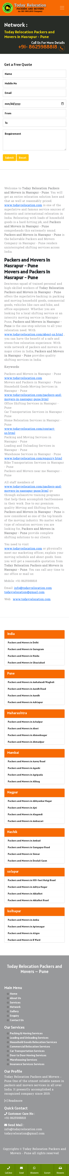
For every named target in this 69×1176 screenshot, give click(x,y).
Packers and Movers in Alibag (24, 781)
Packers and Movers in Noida (23, 655)
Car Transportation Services (27, 1051)
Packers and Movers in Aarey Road (26, 761)
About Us (15, 998)
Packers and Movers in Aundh (24, 695)
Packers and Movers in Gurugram (26, 649)
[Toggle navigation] (62, 7)
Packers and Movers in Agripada (25, 774)
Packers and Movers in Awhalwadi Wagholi (31, 682)
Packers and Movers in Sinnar (24, 854)
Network (15, 1007)
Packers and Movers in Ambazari (25, 821)
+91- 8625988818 (37, 46)
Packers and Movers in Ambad (24, 840)
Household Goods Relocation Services (33, 1042)
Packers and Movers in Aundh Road (27, 688)
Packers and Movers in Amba (23, 919)
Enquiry (14, 1015)
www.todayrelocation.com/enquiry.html (33, 459)
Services (15, 1002)
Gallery (14, 1011)
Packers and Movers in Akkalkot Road (28, 900)
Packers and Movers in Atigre (24, 933)
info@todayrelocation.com (33, 588)
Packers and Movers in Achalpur (25, 721)
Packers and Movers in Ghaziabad (26, 662)
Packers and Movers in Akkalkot (25, 893)
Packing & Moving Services (26, 1033)
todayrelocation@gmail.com (24, 592)
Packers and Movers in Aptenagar (26, 926)
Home (13, 993)
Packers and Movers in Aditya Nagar (27, 886)
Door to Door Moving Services (28, 1055)
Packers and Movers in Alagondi (25, 814)
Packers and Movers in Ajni (22, 807)
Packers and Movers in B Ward (24, 939)
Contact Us (17, 1020)
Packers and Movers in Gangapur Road (29, 847)
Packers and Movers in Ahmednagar (27, 735)
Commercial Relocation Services (30, 1046)
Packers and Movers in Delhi (23, 642)
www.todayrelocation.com (23, 205)
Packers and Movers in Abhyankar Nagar (30, 801)
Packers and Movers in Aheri (23, 728)
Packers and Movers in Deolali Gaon (27, 860)
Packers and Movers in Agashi (24, 768)
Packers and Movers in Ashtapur (25, 702)
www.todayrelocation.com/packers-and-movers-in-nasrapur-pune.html (33, 397)
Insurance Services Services (27, 1064)
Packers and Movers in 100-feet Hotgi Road (32, 880)
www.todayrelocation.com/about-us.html (33, 335)
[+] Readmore (13, 1101)
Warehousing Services (23, 1059)
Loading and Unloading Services (29, 1037)
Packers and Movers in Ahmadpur (26, 741)
